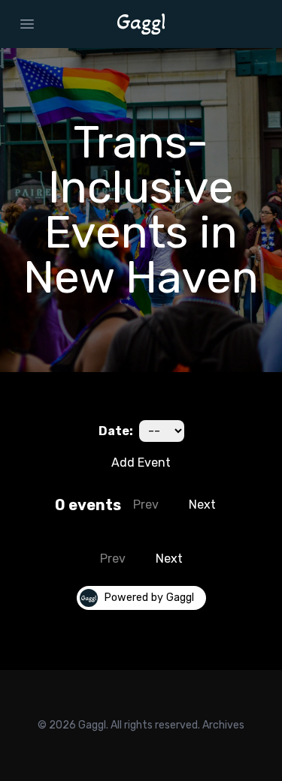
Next (202, 504)
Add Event (141, 462)
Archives (223, 725)
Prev (146, 504)
